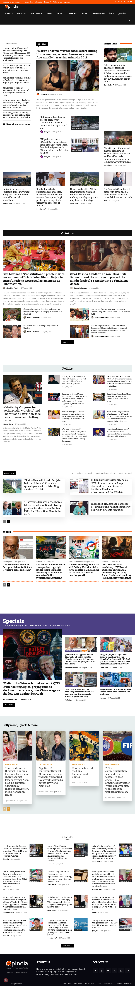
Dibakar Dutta (8, 424)
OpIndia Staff (45, 94)
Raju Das (68, 700)
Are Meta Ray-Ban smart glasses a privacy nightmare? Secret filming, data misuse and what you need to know (59, 876)
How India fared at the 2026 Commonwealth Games (82, 773)
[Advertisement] (67, 457)
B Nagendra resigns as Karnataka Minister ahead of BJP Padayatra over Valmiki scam (15, 91)
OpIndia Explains (72, 651)
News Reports (76, 128)
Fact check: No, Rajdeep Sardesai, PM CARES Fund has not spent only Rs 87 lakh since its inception (110, 507)
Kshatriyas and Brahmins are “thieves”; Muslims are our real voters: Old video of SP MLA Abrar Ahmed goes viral (74, 380)
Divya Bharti (74, 203)
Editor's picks (7, 185)
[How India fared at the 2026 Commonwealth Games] (84, 746)
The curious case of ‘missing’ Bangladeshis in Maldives (40, 327)
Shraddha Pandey (12, 288)
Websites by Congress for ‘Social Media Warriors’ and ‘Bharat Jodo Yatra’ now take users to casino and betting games (22, 414)
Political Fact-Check (84, 473)
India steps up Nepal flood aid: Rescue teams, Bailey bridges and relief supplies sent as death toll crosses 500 (16, 103)
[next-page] (8, 521)
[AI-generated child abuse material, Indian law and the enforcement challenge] (116, 679)
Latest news (11, 43)
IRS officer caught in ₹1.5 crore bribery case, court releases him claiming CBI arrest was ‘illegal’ (16, 69)
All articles (67, 837)
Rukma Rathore (33, 317)
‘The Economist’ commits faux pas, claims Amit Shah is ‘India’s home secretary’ (17, 567)
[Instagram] (118, 1)
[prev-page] (4, 521)
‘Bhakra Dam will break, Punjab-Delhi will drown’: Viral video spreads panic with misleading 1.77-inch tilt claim (42, 485)
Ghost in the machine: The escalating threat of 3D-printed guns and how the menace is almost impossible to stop (79, 693)
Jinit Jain (47, 132)
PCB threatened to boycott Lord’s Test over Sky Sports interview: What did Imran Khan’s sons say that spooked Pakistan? (15, 851)
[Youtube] (130, 1)
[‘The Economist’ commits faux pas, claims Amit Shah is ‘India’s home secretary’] (18, 547)
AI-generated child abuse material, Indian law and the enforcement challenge (116, 692)
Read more (9, 705)
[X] (124, 1)
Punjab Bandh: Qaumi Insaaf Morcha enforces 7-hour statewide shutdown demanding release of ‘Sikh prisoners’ (119, 433)
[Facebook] (115, 1)
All (72, 473)
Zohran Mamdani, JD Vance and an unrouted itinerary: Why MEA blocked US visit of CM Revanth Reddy (110, 312)
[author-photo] (38, 94)
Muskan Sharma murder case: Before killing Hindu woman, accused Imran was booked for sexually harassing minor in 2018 (66, 54)
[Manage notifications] (6, 980)
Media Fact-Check (125, 473)
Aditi (105, 201)
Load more (67, 342)
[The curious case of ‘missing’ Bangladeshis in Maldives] (12, 331)
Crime (39, 90)
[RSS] (121, 1)
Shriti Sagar (96, 861)
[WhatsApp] (127, 1)
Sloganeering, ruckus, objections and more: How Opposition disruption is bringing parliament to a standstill (42, 312)
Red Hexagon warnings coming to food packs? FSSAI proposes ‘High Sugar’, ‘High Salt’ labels (16, 80)
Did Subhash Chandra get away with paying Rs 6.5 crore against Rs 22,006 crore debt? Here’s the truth (118, 193)
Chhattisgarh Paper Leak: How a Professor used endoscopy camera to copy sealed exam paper (119, 398)
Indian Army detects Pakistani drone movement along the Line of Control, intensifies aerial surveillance (16, 194)
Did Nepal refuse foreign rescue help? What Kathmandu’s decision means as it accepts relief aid (53, 122)
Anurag (103, 698)
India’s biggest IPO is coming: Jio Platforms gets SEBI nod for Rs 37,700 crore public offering (16, 115)
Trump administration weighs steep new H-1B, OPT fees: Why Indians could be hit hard (104, 924)
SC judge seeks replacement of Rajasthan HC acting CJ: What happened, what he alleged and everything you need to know (60, 902)
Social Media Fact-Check (105, 473)
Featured (39, 561)
